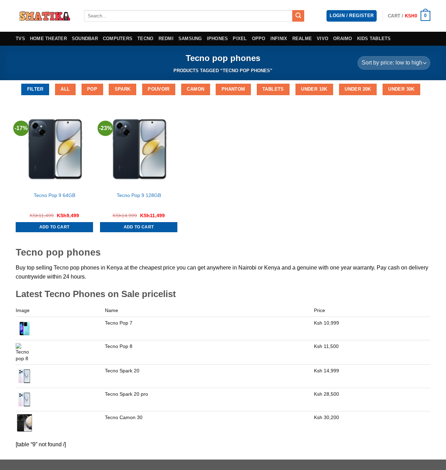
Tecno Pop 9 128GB (139, 195)
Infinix (278, 38)
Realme (302, 38)
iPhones (217, 38)
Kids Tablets (374, 38)
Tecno (145, 38)
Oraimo (342, 38)
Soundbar (85, 38)
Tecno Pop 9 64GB (54, 195)
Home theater (48, 38)
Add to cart (54, 227)
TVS (20, 38)
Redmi (166, 38)
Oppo (259, 38)
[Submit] (298, 16)
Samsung (190, 38)
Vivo (322, 38)
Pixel (240, 38)
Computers (117, 38)
